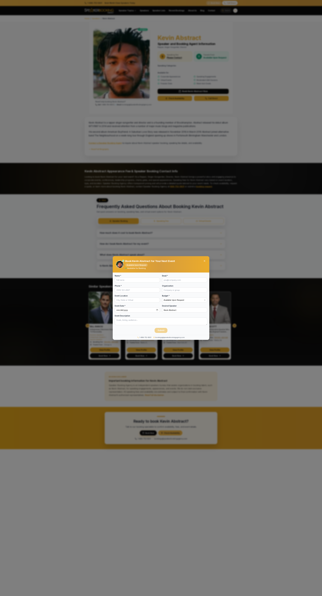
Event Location (121, 296)
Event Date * (120, 306)
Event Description (122, 316)
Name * (118, 276)
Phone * (118, 286)
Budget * (166, 296)
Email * (165, 276)
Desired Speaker (169, 306)
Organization (167, 286)
